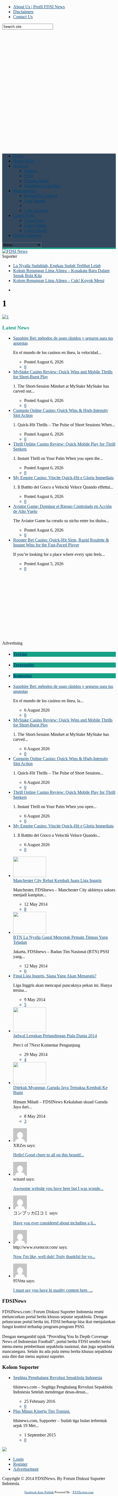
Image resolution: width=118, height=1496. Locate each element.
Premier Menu (36, 180)
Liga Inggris (34, 200)
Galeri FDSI (24, 215)
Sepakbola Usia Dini (42, 185)
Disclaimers (23, 11)
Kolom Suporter (27, 235)
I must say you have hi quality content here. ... (53, 1290)
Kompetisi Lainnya (40, 195)
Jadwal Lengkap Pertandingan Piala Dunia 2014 (55, 1035)
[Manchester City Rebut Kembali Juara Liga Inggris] (29, 875)
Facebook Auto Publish (39, 1492)
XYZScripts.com (83, 1492)
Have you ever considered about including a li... (54, 1223)
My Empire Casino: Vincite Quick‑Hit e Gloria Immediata (63, 477)
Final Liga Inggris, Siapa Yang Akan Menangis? (54, 976)
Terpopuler (23, 665)
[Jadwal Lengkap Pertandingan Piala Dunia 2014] (29, 1030)
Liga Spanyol (35, 210)
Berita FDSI (23, 161)
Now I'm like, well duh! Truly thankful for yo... (54, 1256)
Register (20, 1464)
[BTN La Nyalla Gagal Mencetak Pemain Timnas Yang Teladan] (29, 932)
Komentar (22, 675)
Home (18, 156)
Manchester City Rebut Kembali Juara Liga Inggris (57, 880)
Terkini (20, 654)
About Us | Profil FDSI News (39, 6)
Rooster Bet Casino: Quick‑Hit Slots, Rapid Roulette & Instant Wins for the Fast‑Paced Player (61, 542)
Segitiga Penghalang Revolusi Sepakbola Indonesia (57, 1377)
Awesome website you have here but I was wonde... (58, 1188)
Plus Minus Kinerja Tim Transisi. (41, 1411)
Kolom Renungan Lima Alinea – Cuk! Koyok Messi (58, 280)
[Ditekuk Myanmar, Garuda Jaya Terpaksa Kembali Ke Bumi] (29, 1082)
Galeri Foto (34, 220)
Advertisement (25, 1469)
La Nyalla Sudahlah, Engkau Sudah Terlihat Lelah (57, 265)
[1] (5, 317)
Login (18, 1459)
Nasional (21, 165)
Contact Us (23, 16)
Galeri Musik (35, 230)
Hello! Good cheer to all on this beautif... (48, 1154)
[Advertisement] (59, 89)
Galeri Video (35, 225)
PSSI (28, 175)
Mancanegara (24, 190)
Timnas (30, 170)
